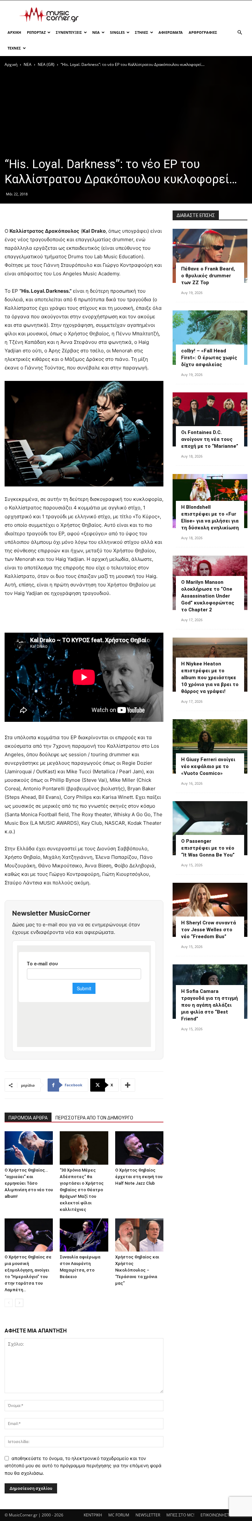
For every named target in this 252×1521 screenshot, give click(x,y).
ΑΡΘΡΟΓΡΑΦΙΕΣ (203, 32)
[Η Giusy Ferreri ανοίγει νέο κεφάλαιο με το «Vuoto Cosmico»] (210, 746)
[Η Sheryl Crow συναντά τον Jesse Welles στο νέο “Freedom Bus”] (210, 910)
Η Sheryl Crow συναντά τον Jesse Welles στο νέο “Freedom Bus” (208, 929)
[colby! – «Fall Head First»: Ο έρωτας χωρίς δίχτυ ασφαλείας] (210, 337)
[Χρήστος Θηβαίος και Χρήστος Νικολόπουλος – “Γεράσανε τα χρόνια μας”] (139, 1235)
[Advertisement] (170, 15)
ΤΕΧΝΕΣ (14, 48)
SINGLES (117, 32)
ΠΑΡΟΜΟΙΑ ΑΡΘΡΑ (28, 1117)
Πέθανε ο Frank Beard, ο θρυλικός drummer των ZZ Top (208, 276)
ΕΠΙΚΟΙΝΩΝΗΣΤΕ (216, 1515)
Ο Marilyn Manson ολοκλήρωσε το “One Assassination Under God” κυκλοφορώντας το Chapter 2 (207, 596)
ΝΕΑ (96, 32)
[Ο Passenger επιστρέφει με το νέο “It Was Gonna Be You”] (210, 828)
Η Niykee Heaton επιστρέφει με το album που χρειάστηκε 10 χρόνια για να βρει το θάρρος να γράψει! (210, 677)
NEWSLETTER (148, 1515)
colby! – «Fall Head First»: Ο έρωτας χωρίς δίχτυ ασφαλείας (209, 357)
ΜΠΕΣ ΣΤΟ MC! (180, 1515)
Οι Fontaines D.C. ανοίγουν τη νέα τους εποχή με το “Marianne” (209, 439)
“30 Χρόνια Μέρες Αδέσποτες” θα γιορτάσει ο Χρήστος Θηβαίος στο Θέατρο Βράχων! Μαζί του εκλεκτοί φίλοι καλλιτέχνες (82, 1190)
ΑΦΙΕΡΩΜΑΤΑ (170, 32)
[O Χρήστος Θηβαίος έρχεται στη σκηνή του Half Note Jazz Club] (139, 1147)
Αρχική (11, 64)
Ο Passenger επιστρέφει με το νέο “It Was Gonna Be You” (208, 848)
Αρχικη (14, 32)
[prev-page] (9, 1303)
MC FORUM (118, 1515)
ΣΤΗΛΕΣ (141, 32)
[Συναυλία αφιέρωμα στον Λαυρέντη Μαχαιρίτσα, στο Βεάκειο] (84, 1235)
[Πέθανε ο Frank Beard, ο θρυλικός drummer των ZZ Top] (210, 256)
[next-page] (19, 1303)
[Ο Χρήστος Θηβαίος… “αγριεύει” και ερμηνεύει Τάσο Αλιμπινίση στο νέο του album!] (29, 1147)
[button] (239, 33)
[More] (128, 1085)
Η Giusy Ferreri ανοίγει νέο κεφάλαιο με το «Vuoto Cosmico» (208, 766)
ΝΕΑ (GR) (46, 64)
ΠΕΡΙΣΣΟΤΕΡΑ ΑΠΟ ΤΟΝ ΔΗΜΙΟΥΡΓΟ (94, 1117)
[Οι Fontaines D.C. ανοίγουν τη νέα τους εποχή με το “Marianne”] (210, 419)
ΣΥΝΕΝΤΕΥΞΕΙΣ (69, 32)
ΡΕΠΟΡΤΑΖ (36, 32)
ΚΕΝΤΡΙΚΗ (93, 1515)
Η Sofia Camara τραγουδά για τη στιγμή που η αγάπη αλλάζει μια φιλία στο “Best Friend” (209, 1005)
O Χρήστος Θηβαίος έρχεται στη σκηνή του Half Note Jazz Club (138, 1177)
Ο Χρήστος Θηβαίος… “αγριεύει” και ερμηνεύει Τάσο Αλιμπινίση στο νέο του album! (29, 1183)
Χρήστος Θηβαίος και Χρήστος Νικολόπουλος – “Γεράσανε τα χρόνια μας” (137, 1270)
